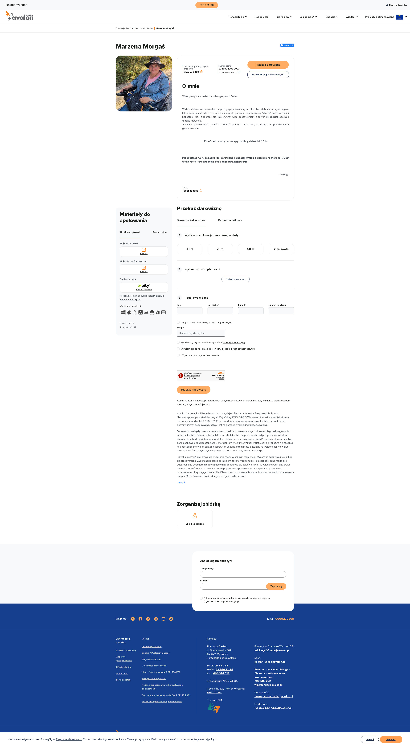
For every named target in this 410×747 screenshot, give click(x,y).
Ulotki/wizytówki (130, 232)
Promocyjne (159, 232)
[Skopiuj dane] (201, 72)
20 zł (220, 249)
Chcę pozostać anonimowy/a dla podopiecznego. (206, 322)
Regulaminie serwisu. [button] (69, 739)
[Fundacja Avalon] (19, 16)
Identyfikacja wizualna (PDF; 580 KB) (161, 672)
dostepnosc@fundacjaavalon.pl (273, 696)
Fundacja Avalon (124, 28)
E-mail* (242, 305)
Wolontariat (122, 673)
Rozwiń (181, 482)
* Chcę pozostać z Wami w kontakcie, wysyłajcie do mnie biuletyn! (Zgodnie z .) (237, 600)
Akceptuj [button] (391, 739)
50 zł (250, 249)
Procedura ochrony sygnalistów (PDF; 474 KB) (166, 695)
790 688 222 (262, 681)
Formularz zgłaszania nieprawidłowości (162, 701)
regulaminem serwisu (244, 348)
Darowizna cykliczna (230, 220)
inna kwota (281, 249)
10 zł (190, 249)
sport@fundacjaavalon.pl (269, 661)
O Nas (145, 638)
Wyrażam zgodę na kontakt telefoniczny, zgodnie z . (218, 348)
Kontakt (211, 638)
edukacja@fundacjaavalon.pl (271, 650)
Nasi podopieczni (144, 28)
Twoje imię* (207, 568)
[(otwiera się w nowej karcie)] (133, 619)
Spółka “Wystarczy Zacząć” (156, 653)
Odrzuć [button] (370, 739)
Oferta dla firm (123, 667)
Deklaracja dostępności (154, 665)
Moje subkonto (398, 5)
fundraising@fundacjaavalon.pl (273, 708)
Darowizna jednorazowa (191, 220)
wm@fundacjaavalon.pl (268, 684)
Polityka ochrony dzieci (154, 678)
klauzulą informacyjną (234, 342)
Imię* (179, 305)
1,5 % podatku (123, 679)
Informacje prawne (152, 646)
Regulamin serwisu (151, 659)
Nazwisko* (213, 305)
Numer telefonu (277, 305)
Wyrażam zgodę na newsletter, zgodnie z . (213, 342)
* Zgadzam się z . (200, 355)
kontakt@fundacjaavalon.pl (222, 658)
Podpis (180, 327)
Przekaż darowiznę (126, 650)
